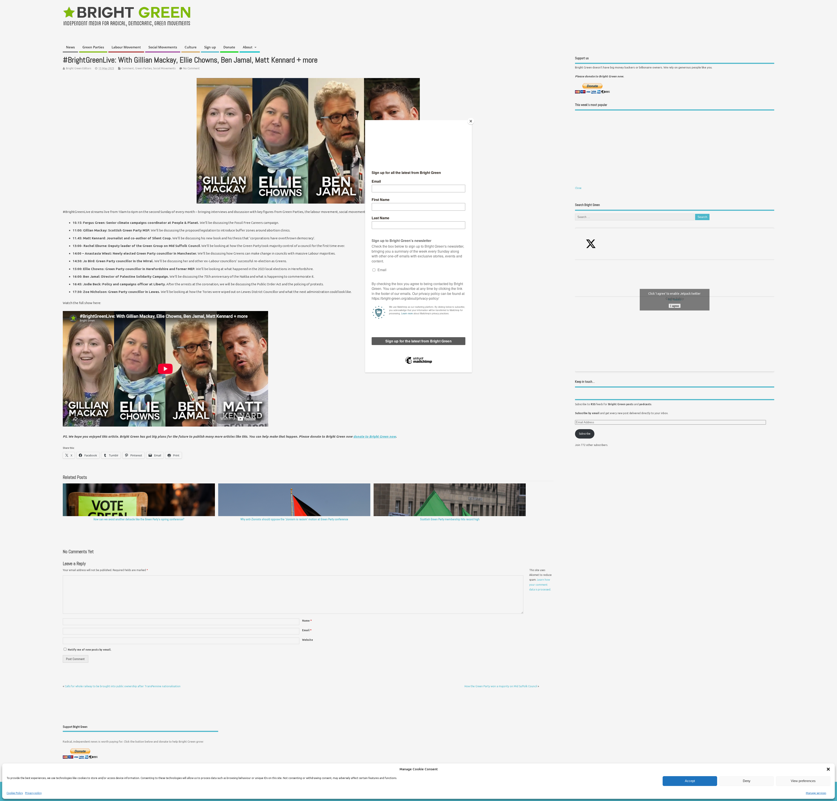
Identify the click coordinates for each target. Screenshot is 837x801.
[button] (828, 769)
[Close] (471, 121)
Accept (690, 781)
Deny (746, 781)
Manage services (816, 793)
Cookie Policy (15, 793)
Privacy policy (33, 793)
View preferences (803, 781)
